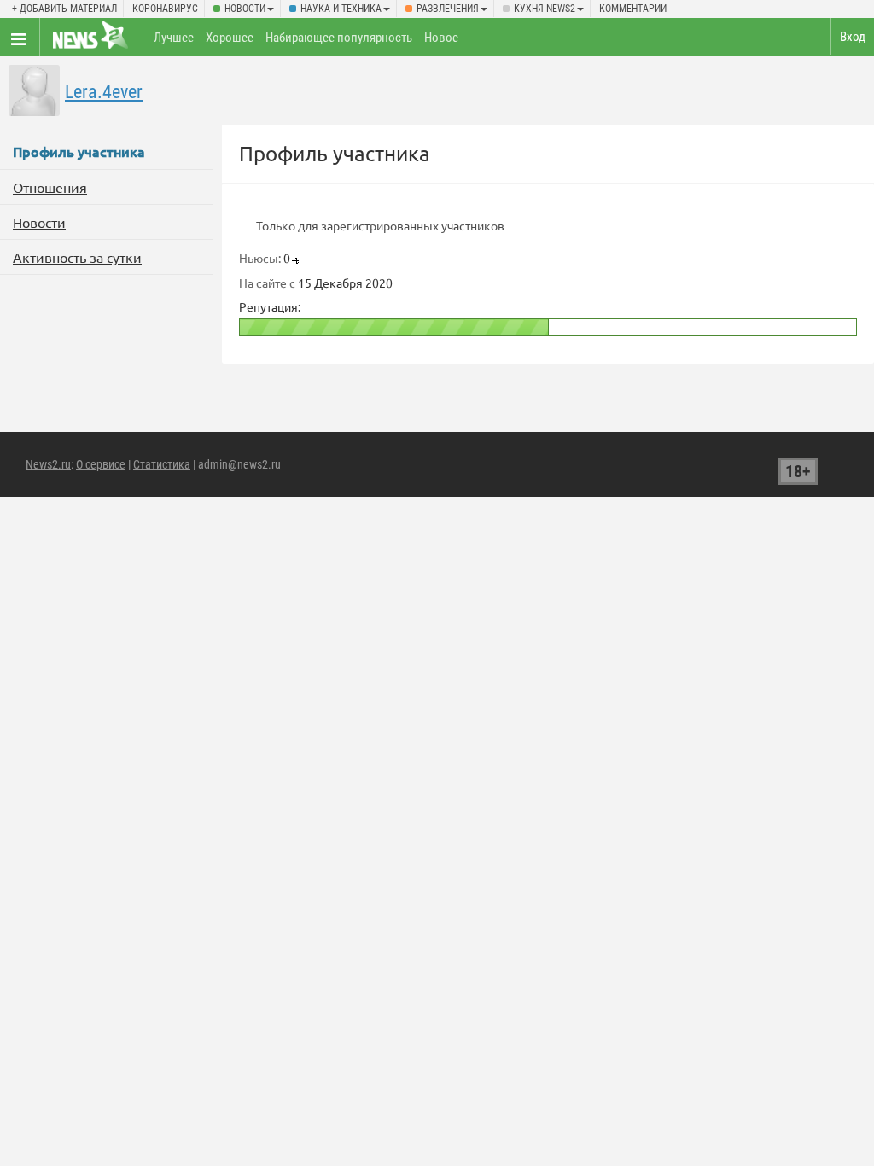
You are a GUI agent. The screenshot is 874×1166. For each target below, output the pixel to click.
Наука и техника (341, 9)
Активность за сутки (77, 256)
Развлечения (448, 9)
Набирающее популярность (338, 37)
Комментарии (633, 9)
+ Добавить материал (64, 9)
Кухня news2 (544, 9)
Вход (852, 36)
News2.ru (48, 464)
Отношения (50, 186)
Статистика (161, 464)
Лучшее (174, 37)
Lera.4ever (104, 91)
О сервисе (100, 464)
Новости (244, 9)
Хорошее (229, 37)
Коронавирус (165, 9)
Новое (441, 37)
